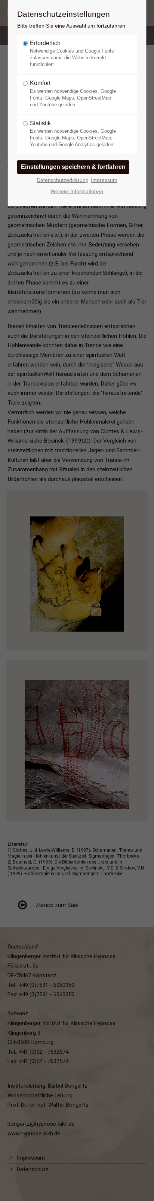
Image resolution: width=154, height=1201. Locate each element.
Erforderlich (72, 53)
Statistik (73, 133)
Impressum (104, 180)
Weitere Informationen (76, 191)
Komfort (73, 93)
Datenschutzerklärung (63, 180)
